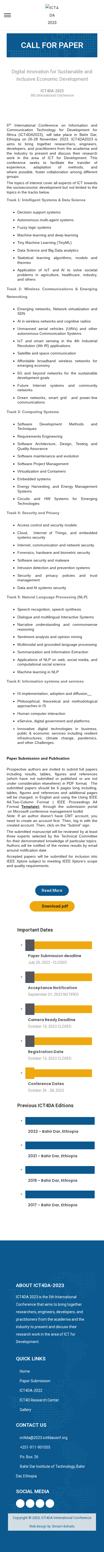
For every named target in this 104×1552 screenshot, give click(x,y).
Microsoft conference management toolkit (48, 811)
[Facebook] (20, 1503)
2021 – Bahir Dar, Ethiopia (52, 1156)
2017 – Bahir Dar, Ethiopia (52, 1205)
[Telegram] (30, 1503)
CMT (69, 816)
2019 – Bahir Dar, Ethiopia (52, 1180)
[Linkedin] (50, 1503)
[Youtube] (40, 1503)
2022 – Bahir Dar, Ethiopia (53, 1131)
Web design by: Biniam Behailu (52, 1526)
